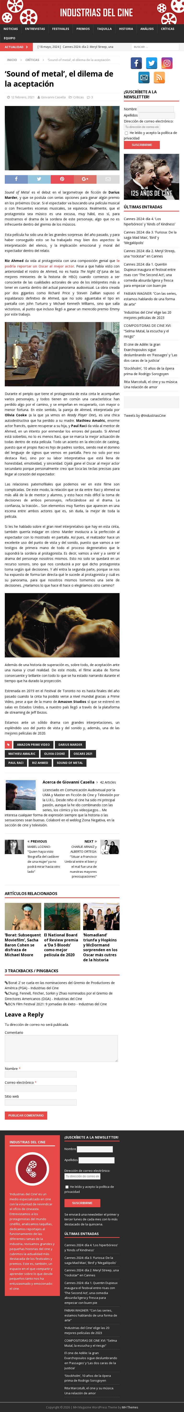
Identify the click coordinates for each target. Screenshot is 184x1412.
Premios (83, 29)
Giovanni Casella (53, 97)
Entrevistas (35, 29)
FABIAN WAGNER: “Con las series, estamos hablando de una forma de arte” (150, 298)
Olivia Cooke (54, 754)
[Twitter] (152, 63)
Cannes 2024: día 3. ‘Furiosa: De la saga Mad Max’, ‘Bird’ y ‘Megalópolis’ (150, 237)
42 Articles (108, 782)
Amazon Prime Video (33, 745)
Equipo (9, 38)
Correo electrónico (20, 1082)
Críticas (167, 29)
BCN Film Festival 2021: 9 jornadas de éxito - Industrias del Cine (57, 1004)
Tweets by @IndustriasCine (145, 415)
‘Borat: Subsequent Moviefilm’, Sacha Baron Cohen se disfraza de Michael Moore (23, 944)
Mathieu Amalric (21, 754)
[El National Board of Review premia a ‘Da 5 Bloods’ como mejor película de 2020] (62, 916)
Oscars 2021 (83, 754)
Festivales (60, 29)
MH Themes (130, 1407)
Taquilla (104, 29)
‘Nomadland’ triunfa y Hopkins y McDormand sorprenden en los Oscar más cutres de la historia (100, 947)
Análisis (147, 29)
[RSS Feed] (159, 77)
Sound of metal (70, 763)
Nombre (12, 1068)
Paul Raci (15, 763)
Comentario (14, 1032)
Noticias (11, 29)
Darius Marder (70, 745)
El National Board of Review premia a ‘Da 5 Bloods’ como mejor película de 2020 (61, 944)
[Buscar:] (155, 46)
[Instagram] (167, 63)
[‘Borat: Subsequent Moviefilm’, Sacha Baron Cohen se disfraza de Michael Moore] (23, 916)
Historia (126, 29)
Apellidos (131, 115)
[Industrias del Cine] (92, 21)
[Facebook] (136, 63)
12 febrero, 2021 (22, 97)
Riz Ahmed (40, 763)
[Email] (144, 77)
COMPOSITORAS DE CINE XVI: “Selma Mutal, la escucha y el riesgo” (147, 331)
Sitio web (12, 1096)
